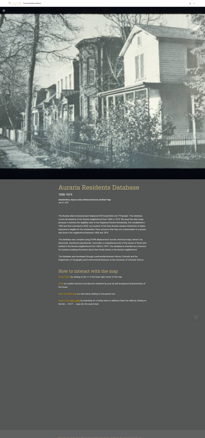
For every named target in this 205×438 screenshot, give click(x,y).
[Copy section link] (56, 271)
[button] (102, 368)
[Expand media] (102, 93)
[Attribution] (4, 10)
